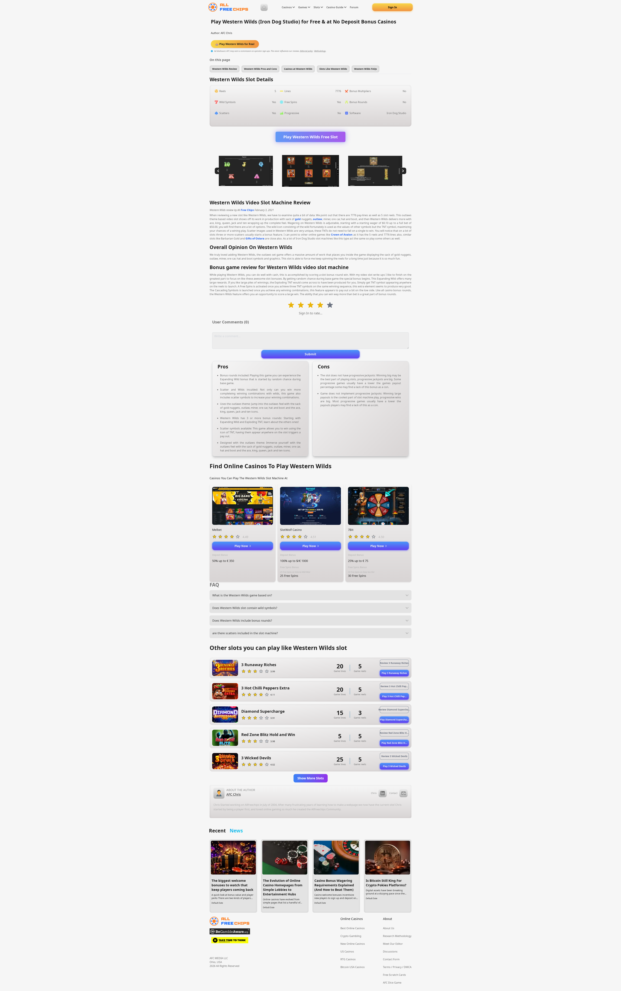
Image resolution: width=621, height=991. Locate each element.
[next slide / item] (403, 171)
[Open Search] (264, 7)
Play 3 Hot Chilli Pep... (394, 696)
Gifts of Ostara (254, 238)
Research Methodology (397, 936)
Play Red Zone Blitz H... (394, 742)
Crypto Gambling (350, 936)
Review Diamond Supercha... (394, 709)
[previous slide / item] (218, 171)
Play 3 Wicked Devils (394, 766)
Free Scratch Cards (394, 975)
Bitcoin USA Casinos (352, 967)
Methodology (320, 51)
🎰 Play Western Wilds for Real (234, 44)
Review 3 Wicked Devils (394, 756)
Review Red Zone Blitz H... (394, 732)
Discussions (390, 951)
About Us (388, 928)
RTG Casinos (348, 959)
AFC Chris (226, 33)
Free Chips (247, 210)
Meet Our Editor (393, 944)
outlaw (317, 219)
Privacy (397, 967)
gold (298, 219)
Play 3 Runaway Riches (394, 673)
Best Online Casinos (352, 928)
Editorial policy (306, 51)
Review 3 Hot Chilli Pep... (394, 686)
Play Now (242, 546)
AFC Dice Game (392, 982)
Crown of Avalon (342, 234)
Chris (374, 793)
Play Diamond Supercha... (394, 719)
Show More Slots (310, 778)
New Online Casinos (352, 944)
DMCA (407, 967)
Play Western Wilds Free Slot (310, 136)
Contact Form (391, 959)
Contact (393, 793)
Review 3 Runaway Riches (394, 662)
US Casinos (347, 951)
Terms (387, 967)
